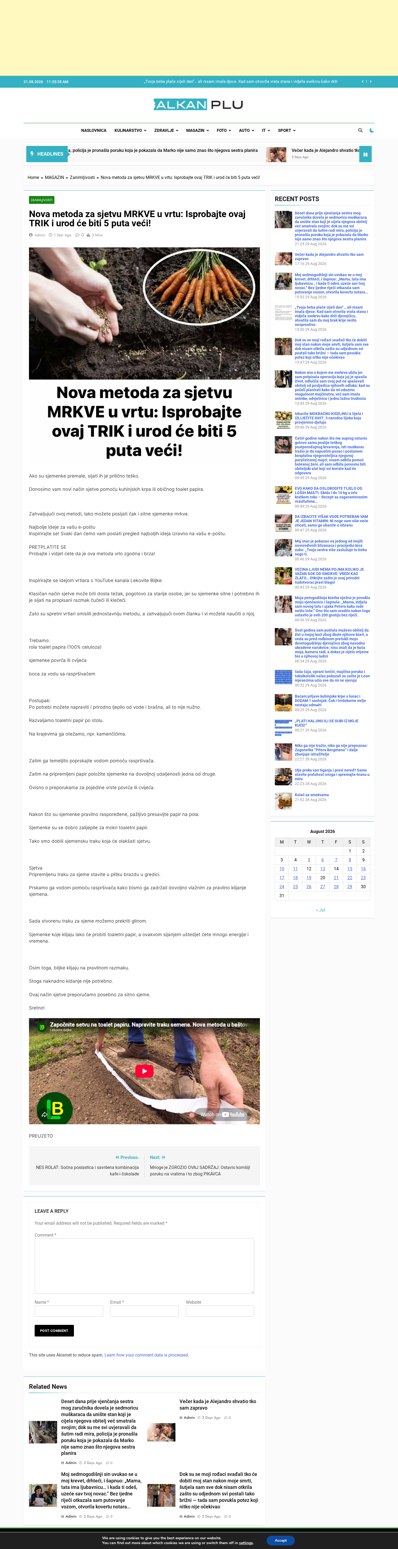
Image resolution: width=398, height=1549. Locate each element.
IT (264, 130)
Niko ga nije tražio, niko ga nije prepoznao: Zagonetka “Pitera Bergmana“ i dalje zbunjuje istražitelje (331, 749)
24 (281, 886)
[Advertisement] (162, 38)
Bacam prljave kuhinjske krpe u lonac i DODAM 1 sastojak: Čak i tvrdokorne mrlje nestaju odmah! (330, 700)
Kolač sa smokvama (312, 795)
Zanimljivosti (42, 200)
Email (117, 1302)
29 (349, 886)
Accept (281, 1540)
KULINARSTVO (128, 130)
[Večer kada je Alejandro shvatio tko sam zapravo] (194, 157)
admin (40, 235)
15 (349, 868)
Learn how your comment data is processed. (147, 1355)
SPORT (284, 130)
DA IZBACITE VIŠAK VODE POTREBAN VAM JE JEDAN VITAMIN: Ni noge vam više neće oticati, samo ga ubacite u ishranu (331, 520)
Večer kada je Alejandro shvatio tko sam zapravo (257, 150)
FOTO (222, 130)
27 (322, 886)
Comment (45, 1235)
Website (193, 1302)
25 (295, 886)
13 (322, 868)
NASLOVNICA (93, 130)
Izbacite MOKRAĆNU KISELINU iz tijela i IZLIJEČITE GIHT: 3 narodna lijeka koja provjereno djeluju (329, 417)
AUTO (244, 130)
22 (349, 877)
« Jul (320, 910)
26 (308, 886)
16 (363, 868)
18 (295, 877)
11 (295, 868)
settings (246, 1543)
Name (42, 1302)
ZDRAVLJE (164, 130)
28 (336, 886)
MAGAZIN (195, 130)
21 (336, 877)
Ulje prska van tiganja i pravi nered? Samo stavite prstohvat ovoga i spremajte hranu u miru (332, 774)
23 (363, 877)
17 (281, 877)
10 (281, 868)
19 (308, 877)
